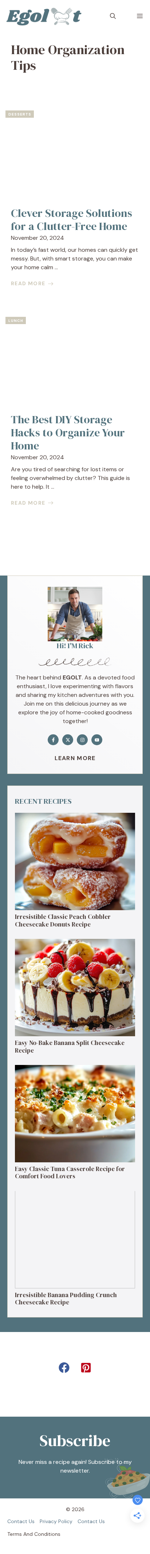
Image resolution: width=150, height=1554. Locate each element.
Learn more (75, 758)
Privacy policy (56, 1521)
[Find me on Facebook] (53, 739)
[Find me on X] (67, 739)
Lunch (15, 320)
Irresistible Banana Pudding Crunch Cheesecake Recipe (66, 1299)
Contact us (21, 1521)
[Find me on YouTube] (96, 739)
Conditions (47, 1534)
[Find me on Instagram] (82, 739)
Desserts (19, 114)
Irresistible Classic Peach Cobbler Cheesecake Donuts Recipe (63, 920)
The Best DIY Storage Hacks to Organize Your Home (68, 432)
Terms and (20, 1534)
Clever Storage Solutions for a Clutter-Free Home (71, 220)
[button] (112, 16)
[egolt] (46, 16)
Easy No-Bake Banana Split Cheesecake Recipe (70, 1046)
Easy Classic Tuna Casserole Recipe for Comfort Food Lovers (70, 1172)
